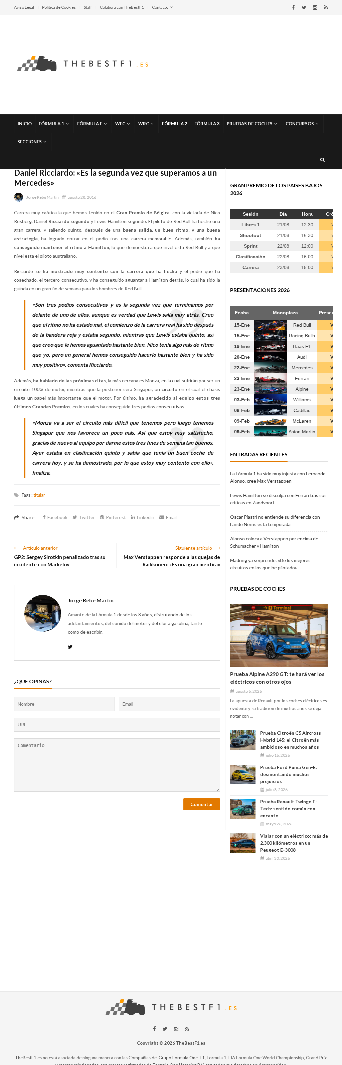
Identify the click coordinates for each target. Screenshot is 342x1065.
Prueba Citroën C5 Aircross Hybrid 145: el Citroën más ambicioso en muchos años (290, 740)
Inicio (25, 123)
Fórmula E (89, 123)
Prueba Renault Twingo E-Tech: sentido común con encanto (288, 808)
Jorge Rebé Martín (42, 197)
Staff (88, 7)
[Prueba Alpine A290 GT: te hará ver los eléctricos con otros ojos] (279, 635)
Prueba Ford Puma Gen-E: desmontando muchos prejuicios (288, 774)
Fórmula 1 (51, 123)
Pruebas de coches (250, 123)
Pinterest (116, 517)
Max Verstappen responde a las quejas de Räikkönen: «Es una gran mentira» (172, 560)
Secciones (29, 141)
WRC (143, 123)
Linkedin (145, 517)
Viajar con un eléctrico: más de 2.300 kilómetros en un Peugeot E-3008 (294, 843)
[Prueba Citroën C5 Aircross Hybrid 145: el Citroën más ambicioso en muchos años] (242, 740)
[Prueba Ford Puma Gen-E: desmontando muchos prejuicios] (242, 774)
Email (171, 517)
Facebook (57, 517)
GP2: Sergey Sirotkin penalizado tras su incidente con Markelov (60, 560)
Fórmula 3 (207, 123)
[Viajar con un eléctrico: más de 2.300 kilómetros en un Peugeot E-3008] (242, 843)
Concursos (300, 123)
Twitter (87, 517)
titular (39, 495)
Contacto (160, 7)
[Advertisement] (171, 924)
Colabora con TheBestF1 (122, 7)
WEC (120, 123)
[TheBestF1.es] (82, 63)
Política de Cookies (59, 7)
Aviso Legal (24, 7)
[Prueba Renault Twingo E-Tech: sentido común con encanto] (242, 809)
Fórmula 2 (174, 123)
